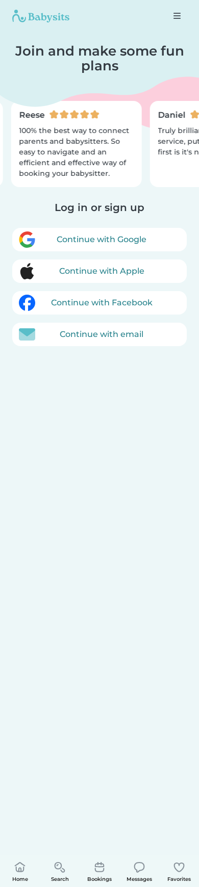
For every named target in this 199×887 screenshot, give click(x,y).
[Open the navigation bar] (177, 15)
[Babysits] (40, 16)
